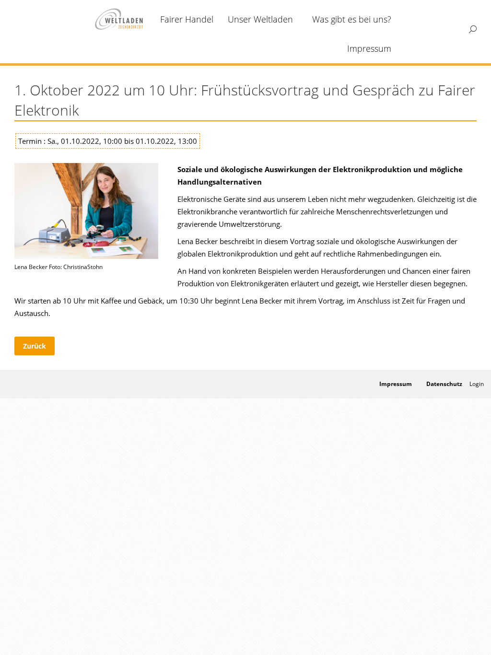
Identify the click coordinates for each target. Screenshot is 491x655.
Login (476, 384)
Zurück (34, 346)
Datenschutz (444, 384)
